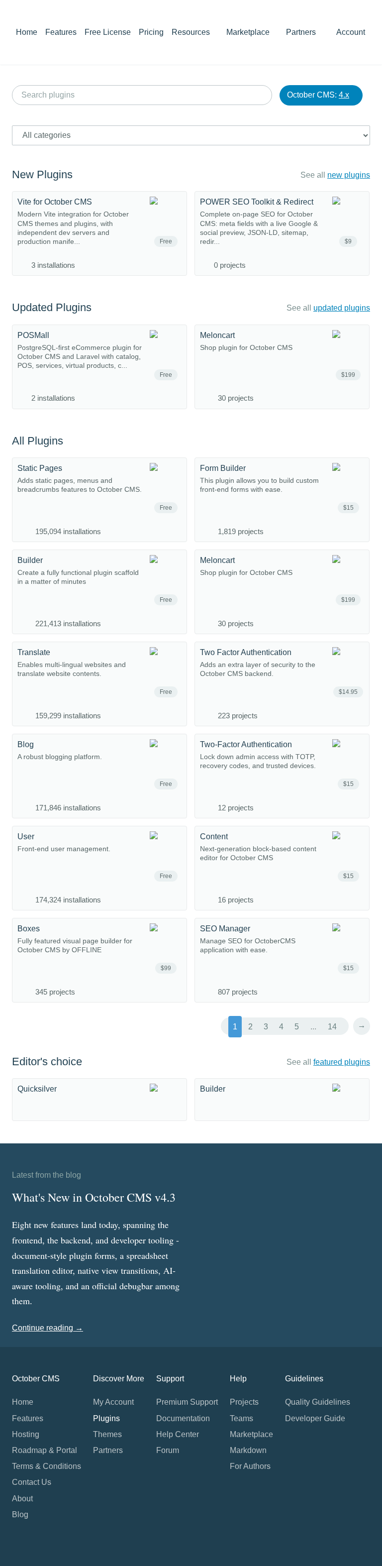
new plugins (348, 175)
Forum (167, 1450)
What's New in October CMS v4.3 (94, 1197)
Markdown (248, 1450)
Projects (244, 1402)
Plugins (106, 1418)
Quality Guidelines (317, 1402)
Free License (108, 32)
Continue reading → (47, 1328)
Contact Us (31, 1482)
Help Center (177, 1434)
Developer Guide (315, 1418)
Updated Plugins (52, 307)
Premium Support (187, 1402)
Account (351, 32)
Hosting (25, 1434)
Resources (192, 32)
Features (61, 32)
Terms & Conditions (46, 1466)
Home (26, 32)
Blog (20, 1514)
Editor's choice (47, 1061)
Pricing (151, 32)
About (22, 1498)
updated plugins (341, 308)
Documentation (183, 1418)
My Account (113, 1402)
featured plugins (341, 1062)
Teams (241, 1418)
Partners (301, 32)
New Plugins (42, 174)
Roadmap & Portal (44, 1450)
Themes (107, 1434)
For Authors (250, 1466)
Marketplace (249, 32)
